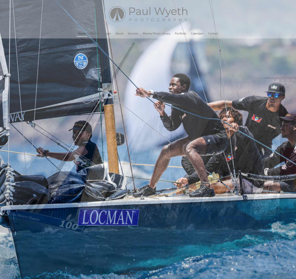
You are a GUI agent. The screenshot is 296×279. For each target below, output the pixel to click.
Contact (213, 33)
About (119, 33)
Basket (94, 33)
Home (82, 33)
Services (133, 33)
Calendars (197, 33)
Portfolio (180, 33)
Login (107, 33)
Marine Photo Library (156, 33)
